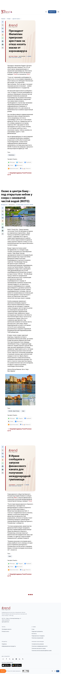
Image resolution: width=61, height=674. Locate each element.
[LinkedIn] (19, 659)
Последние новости (6, 629)
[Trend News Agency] (6, 608)
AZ (55, 671)
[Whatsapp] (3, 659)
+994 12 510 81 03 (5, 620)
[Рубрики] (58, 11)
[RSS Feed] (22, 659)
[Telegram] (16, 659)
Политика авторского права (39, 648)
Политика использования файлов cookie (41, 650)
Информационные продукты (9, 646)
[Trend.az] (6, 11)
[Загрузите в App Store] (6, 665)
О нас (33, 629)
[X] (9, 659)
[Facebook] (6, 659)
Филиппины (11, 155)
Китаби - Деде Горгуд (14, 411)
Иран (10, 556)
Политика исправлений (37, 638)
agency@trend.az (5, 621)
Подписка (4, 644)
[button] (2, 21)
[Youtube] (13, 659)
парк (23, 411)
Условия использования (38, 644)
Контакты (34, 633)
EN (52, 671)
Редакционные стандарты (38, 635)
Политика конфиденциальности (39, 646)
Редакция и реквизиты (37, 631)
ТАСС (28, 74)
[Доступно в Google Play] (17, 665)
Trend (15, 74)
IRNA (15, 497)
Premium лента (5, 631)
